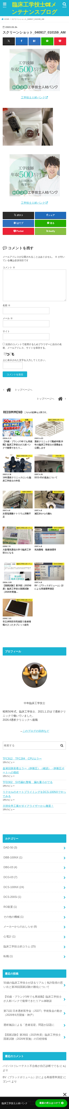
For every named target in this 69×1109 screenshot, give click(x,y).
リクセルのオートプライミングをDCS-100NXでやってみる (34, 794)
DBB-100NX (13, 857)
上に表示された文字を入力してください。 (25, 360)
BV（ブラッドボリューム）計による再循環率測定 (33, 1077)
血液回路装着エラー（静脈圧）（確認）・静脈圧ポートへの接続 (33, 770)
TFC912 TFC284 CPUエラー (22, 758)
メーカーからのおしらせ (20, 926)
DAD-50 (10, 847)
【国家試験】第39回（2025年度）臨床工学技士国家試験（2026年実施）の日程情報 (32, 1036)
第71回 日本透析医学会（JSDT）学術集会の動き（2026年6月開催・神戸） (33, 1012)
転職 (8, 956)
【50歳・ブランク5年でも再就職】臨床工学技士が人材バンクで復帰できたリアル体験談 (33, 998)
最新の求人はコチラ (49, 1102)
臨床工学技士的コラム (20, 946)
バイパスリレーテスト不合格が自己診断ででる (31, 1065)
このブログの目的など (35, 730)
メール (8, 318)
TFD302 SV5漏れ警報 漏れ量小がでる (28, 782)
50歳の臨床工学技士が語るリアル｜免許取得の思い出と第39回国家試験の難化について (33, 984)
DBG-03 (10, 867)
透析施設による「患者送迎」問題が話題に (29, 1024)
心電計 (9, 936)
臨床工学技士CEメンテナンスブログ (34, 8)
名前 (6, 305)
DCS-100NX (14, 887)
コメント (9, 267)
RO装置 (10, 906)
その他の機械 (13, 916)
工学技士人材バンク (33, 97)
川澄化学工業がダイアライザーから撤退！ (28, 805)
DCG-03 (10, 877)
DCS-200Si (12, 896)
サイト (6, 331)
